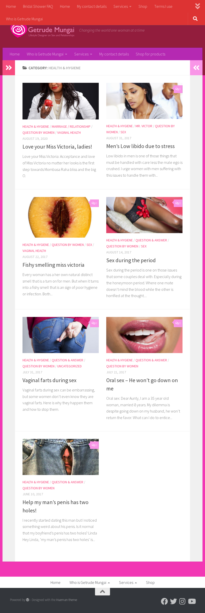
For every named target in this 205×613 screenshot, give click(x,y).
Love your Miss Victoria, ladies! (57, 146)
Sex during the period (131, 260)
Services (121, 6)
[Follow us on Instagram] (182, 601)
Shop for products (150, 53)
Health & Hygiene (35, 126)
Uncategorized (69, 366)
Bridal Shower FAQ (38, 6)
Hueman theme (66, 600)
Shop (142, 6)
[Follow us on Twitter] (173, 601)
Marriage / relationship (71, 126)
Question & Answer (151, 240)
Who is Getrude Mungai (24, 18)
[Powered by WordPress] (27, 599)
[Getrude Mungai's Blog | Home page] (42, 30)
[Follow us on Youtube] (191, 601)
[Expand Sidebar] (8, 67)
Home (11, 6)
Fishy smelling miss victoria (53, 264)
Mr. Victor (144, 126)
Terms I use (163, 6)
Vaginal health (69, 132)
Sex (123, 132)
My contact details (91, 6)
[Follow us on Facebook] (164, 601)
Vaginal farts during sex (49, 380)
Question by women (38, 132)
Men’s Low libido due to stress (140, 146)
